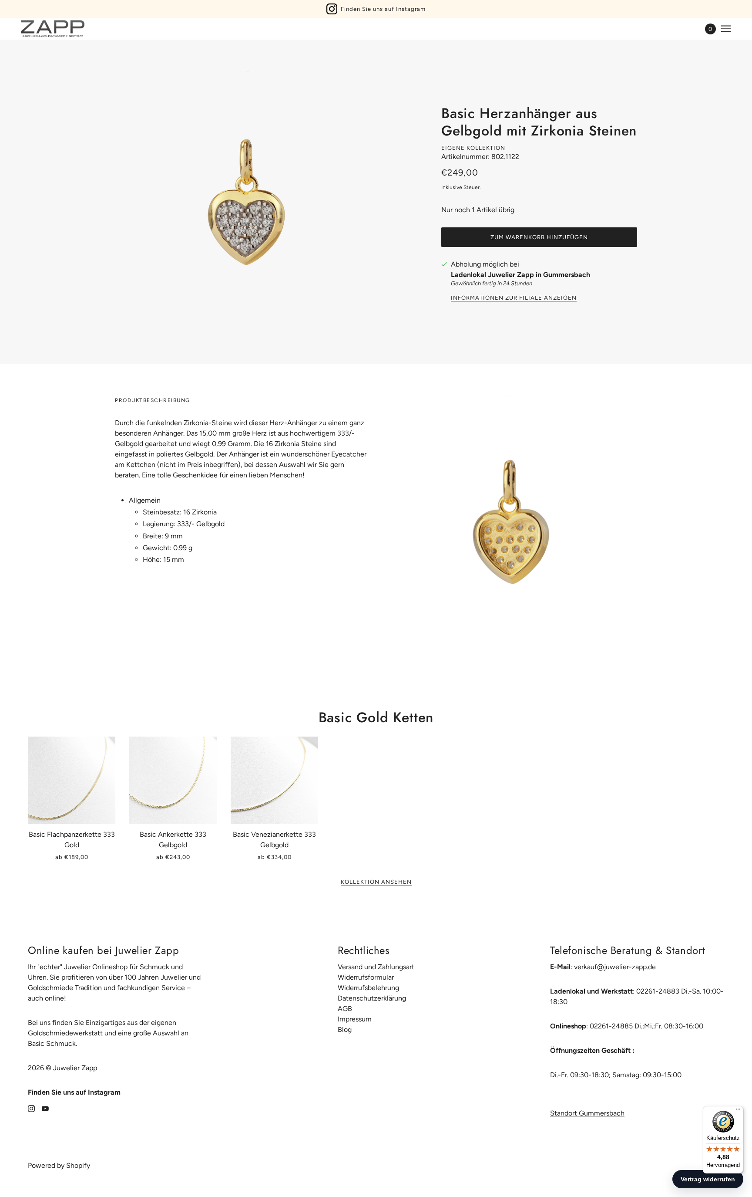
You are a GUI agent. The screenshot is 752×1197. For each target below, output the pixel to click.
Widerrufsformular (366, 977)
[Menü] (738, 1111)
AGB (345, 1008)
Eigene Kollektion (473, 148)
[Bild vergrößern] (245, 201)
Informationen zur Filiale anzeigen (514, 298)
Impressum (355, 1019)
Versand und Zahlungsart (376, 967)
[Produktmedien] (510, 522)
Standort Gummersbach (587, 1113)
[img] (31, 1108)
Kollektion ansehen (376, 882)
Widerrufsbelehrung (368, 988)
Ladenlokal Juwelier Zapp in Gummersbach (520, 275)
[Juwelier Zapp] (52, 29)
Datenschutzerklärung (372, 998)
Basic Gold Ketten (376, 717)
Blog (345, 1029)
